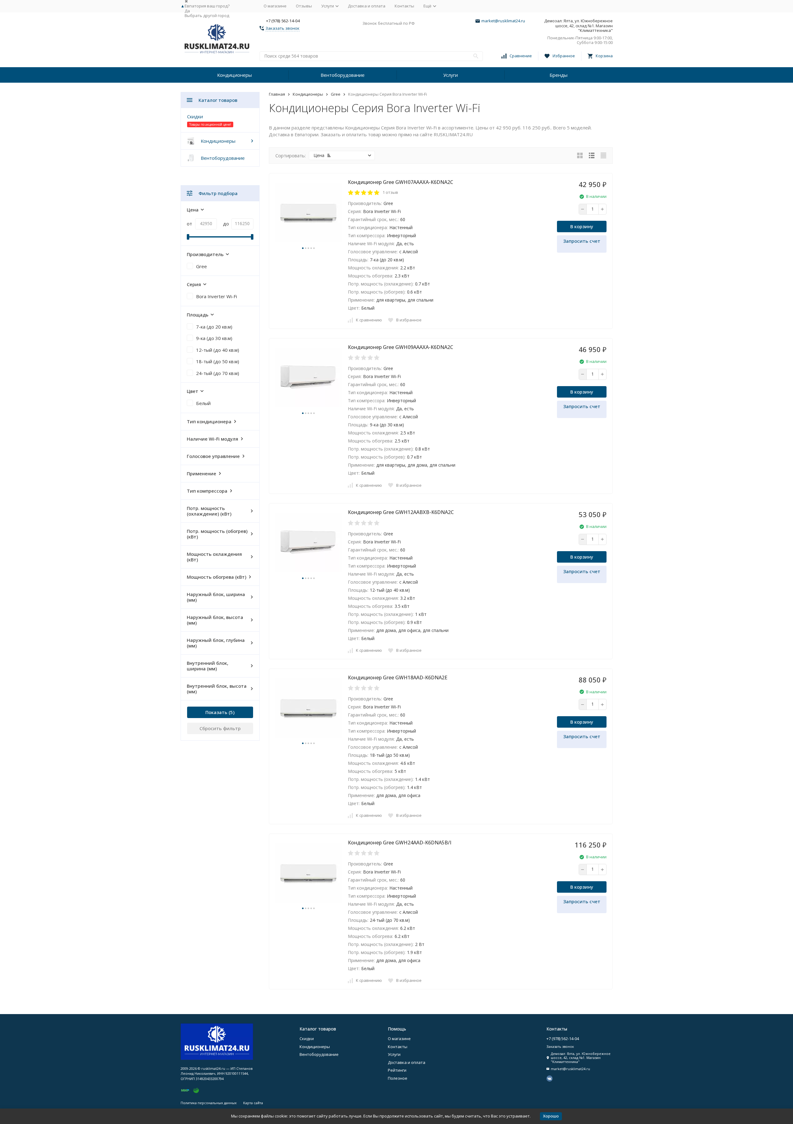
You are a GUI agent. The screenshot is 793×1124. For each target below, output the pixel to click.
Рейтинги (397, 1070)
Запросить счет (581, 241)
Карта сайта (253, 1102)
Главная (277, 94)
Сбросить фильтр (220, 728)
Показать (216, 712)
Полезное (397, 1078)
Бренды (558, 75)
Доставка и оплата (366, 6)
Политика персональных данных (209, 1102)
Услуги (450, 75)
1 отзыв (390, 192)
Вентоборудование (343, 75)
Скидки (195, 116)
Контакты (404, 6)
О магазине (275, 6)
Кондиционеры (234, 75)
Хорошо (551, 1116)
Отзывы (304, 6)
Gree (335, 94)
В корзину (581, 226)
